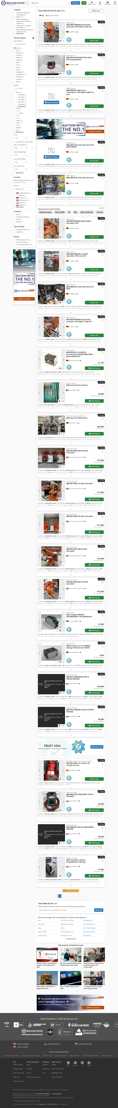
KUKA (19, 55)
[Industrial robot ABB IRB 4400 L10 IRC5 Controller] (51, 491)
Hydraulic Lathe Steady (12, 1055)
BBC (18, 62)
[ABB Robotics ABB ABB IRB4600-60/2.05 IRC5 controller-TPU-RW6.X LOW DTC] (51, 32)
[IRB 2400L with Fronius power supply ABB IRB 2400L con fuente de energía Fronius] (51, 770)
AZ (18, 130)
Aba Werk (41, 924)
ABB (19, 48)
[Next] (63, 32)
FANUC (19, 58)
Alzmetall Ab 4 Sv (89, 924)
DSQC (19, 120)
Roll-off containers (107, 1055)
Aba (39, 920)
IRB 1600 (22, 102)
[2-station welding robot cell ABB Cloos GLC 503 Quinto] (51, 425)
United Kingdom (25, 193)
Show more (71, 939)
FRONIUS (20, 77)
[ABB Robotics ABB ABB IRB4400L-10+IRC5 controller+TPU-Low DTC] (51, 261)
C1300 (21, 113)
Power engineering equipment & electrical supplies (23, 21)
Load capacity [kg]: (19, 159)
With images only (23, 240)
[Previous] (39, 32)
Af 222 (63, 928)
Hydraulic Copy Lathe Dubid (31, 1055)
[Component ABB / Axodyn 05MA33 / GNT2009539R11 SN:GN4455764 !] (51, 622)
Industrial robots (45, 212)
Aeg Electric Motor (67, 924)
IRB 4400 (22, 104)
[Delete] (69, 3)
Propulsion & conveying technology (23, 26)
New (18, 214)
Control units (101, 212)
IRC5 (18, 108)
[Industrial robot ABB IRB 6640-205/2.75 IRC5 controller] (51, 589)
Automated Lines (89, 932)
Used (19, 219)
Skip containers (74, 1055)
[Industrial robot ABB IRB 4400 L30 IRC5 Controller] (51, 523)
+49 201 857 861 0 (54, 1044)
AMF (18, 67)
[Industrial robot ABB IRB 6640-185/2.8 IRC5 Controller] (51, 556)
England (22, 195)
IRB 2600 (22, 99)
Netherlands (24, 200)
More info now (97, 747)
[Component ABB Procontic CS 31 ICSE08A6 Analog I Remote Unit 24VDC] (51, 653)
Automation (87, 936)
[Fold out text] (70, 50)
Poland (22, 202)
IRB (18, 92)
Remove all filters (53, 15)
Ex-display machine (23, 217)
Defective (19, 222)
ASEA (18, 70)
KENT (18, 82)
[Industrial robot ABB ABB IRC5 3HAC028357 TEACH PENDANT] (51, 801)
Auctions (19, 232)
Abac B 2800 (42, 932)
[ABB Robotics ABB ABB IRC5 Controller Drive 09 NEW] (51, 294)
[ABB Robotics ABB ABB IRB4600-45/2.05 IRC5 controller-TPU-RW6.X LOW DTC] (51, 327)
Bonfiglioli (20, 72)
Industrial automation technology (23, 14)
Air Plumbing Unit (67, 932)
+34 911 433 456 (22, 1047)
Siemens (20, 53)
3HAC (19, 123)
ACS (18, 125)
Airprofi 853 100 (66, 936)
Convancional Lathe (61, 1055)
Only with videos (22, 242)
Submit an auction (94, 131)
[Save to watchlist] (102, 25)
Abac (39, 928)
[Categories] (27, 3)
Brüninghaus (21, 74)
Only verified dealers (24, 244)
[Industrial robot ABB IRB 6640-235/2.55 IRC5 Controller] (51, 458)
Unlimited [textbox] (19, 189)
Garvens (19, 79)
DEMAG (19, 60)
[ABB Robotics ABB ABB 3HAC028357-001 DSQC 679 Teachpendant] (51, 65)
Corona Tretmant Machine (90, 1055)
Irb (69, 212)
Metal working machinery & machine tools (24, 31)
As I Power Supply (89, 928)
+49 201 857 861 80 (85, 1044)
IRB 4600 (22, 97)
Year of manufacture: (20, 145)
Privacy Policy (42, 1104)
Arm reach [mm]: (19, 166)
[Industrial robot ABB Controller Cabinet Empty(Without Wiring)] (51, 867)
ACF (18, 50)
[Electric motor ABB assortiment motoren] (51, 392)
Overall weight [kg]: (20, 152)
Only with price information (24, 142)
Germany (23, 198)
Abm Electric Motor (67, 920)
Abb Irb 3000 (59, 212)
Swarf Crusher (47, 1055)
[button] (115, 3)
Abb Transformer (87, 212)
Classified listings (23, 229)
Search (76, 3)
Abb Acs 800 (42, 936)
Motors (19, 17)
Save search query (71, 891)
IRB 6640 (22, 95)
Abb (75, 212)
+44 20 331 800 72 (23, 1044)
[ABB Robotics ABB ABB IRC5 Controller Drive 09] (51, 185)
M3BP (19, 128)
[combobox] (24, 189)
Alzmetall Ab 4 (88, 920)
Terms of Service (52, 1104)
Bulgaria (22, 205)
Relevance (96, 11)
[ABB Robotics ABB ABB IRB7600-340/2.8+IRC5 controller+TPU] (51, 228)
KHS (18, 65)
